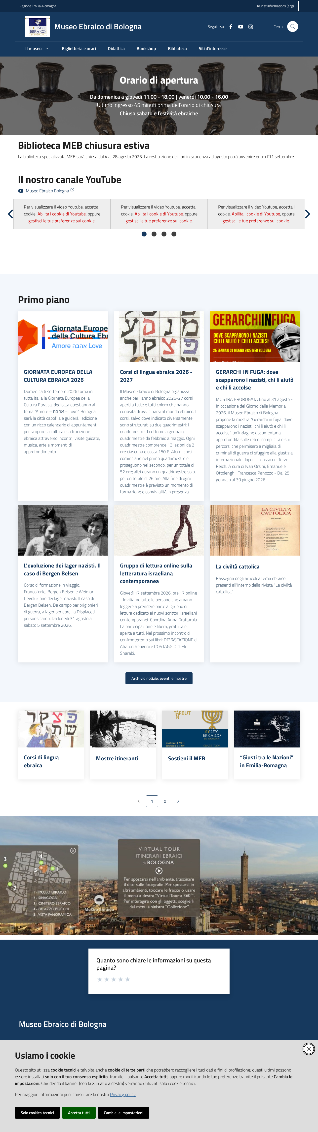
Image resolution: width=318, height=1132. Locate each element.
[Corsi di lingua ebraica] (51, 729)
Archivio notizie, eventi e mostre (159, 678)
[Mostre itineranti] (123, 729)
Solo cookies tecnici (37, 1113)
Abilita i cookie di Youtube (62, 213)
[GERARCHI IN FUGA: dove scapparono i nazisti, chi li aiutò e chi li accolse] (255, 336)
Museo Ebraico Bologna (47, 190)
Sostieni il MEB (186, 758)
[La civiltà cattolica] (255, 530)
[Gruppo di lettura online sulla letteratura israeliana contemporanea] (159, 530)
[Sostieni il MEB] (195, 729)
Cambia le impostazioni (123, 1113)
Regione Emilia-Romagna (37, 5)
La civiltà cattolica (238, 566)
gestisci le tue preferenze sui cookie (61, 220)
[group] (62, 214)
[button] (293, 26)
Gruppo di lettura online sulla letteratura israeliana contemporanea (156, 573)
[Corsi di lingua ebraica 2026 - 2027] (159, 336)
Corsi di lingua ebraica (41, 761)
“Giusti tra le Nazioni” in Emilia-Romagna (266, 761)
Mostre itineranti (117, 758)
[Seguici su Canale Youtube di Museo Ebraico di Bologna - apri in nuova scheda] (239, 26)
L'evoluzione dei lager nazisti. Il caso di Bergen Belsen (62, 569)
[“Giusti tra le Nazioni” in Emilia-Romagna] (267, 729)
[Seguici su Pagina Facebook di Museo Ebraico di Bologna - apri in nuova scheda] (229, 26)
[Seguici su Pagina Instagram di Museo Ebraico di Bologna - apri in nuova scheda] (249, 26)
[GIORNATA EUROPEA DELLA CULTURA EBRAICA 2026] (63, 336)
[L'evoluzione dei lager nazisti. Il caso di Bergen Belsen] (63, 530)
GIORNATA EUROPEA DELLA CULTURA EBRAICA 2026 (58, 376)
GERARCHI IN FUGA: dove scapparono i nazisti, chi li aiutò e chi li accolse (254, 379)
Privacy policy (123, 1094)
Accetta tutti (79, 1113)
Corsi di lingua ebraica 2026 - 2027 (156, 376)
